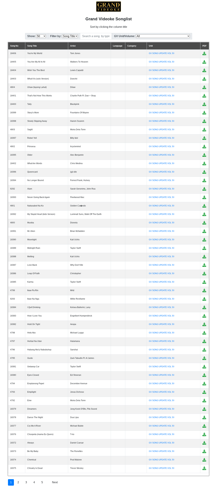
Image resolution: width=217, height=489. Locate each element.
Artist (73, 46)
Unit (151, 46)
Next (55, 482)
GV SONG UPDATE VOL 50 (161, 53)
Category (131, 46)
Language (117, 46)
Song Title (32, 46)
